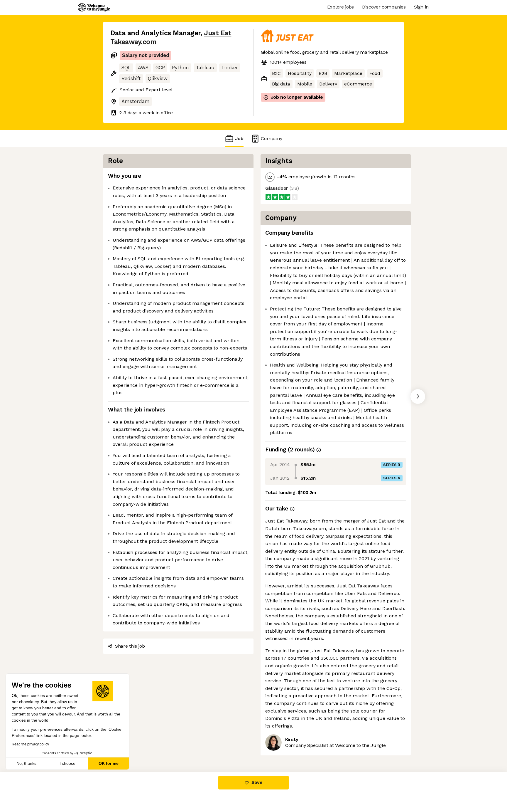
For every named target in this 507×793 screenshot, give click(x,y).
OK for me (109, 763)
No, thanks (26, 763)
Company (271, 138)
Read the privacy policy (30, 744)
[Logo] (94, 7)
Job (239, 138)
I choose (67, 763)
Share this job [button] (130, 646)
